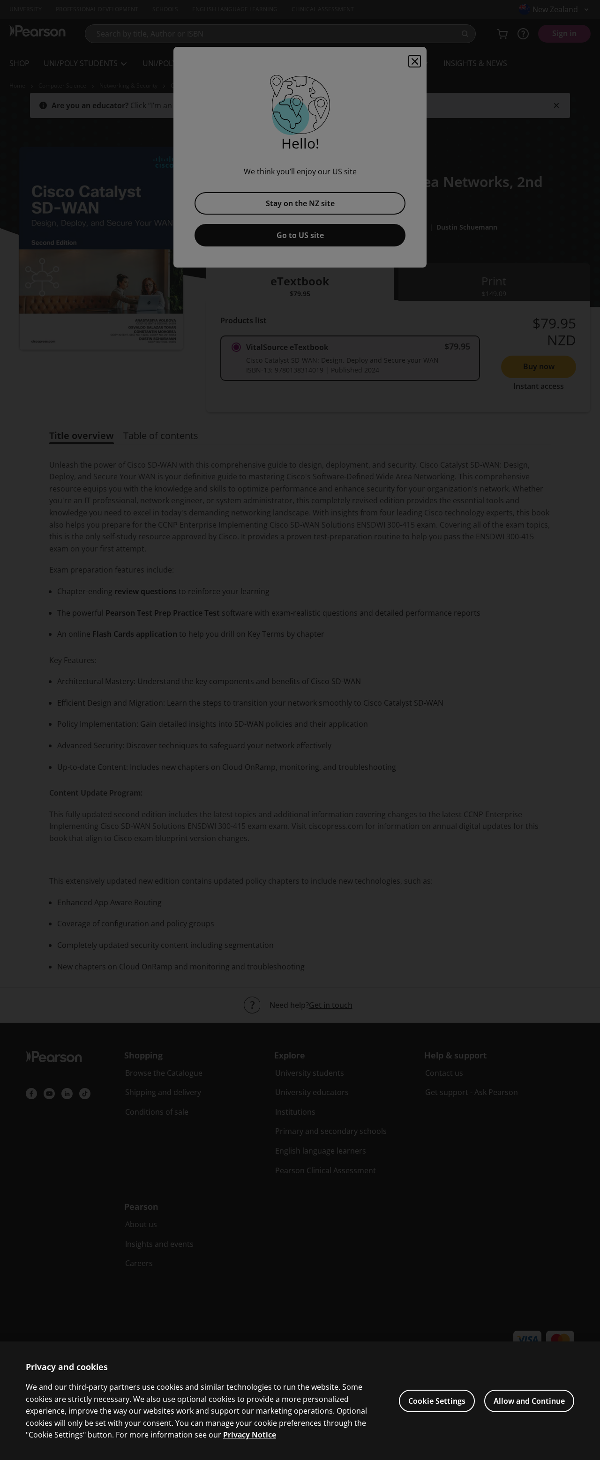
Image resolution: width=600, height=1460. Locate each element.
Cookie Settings (436, 1401)
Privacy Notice (249, 1435)
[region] (300, 1400)
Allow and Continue (529, 1401)
